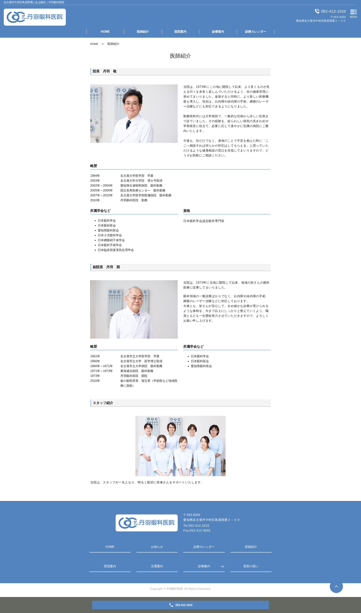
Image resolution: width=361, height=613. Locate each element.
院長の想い (251, 566)
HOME (105, 31)
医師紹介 (143, 31)
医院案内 (180, 31)
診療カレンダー (255, 31)
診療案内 (218, 31)
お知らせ (157, 546)
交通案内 (157, 566)
